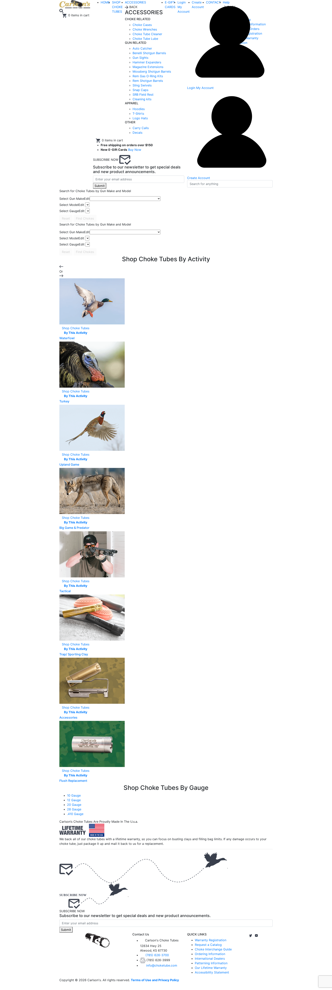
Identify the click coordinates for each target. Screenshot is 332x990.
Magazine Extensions (148, 67)
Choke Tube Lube (145, 39)
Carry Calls (141, 128)
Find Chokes (85, 218)
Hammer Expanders (147, 62)
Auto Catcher (142, 48)
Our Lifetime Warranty (211, 968)
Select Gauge (72, 211)
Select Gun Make (74, 199)
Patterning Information (211, 963)
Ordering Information (210, 954)
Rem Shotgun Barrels (148, 81)
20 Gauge (74, 805)
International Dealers (210, 958)
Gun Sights (140, 58)
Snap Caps (140, 90)
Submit (100, 186)
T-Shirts (138, 113)
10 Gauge (74, 795)
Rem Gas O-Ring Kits (148, 76)
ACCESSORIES (135, 2)
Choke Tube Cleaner (147, 34)
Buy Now (134, 150)
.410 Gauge (75, 814)
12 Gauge (74, 800)
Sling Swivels (142, 85)
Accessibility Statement (212, 972)
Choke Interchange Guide (213, 949)
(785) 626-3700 (157, 955)
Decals (137, 132)
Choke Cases (142, 25)
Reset (66, 218)
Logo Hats (140, 118)
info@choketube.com (161, 965)
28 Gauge (74, 809)
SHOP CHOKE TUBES (117, 6)
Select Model (71, 205)
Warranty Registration (210, 940)
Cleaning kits (142, 99)
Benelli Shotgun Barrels (149, 53)
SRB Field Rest (143, 94)
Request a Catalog (208, 945)
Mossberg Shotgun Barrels (152, 71)
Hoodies (139, 109)
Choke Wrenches (145, 29)
